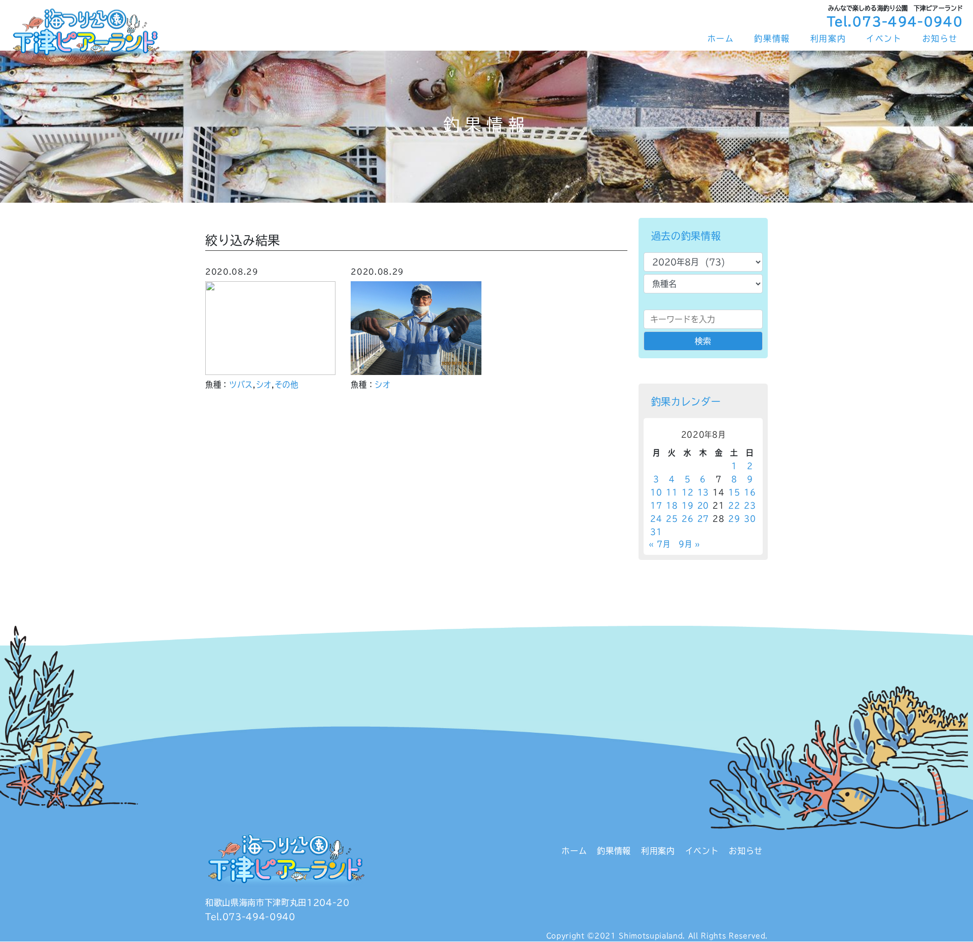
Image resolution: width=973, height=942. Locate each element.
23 (750, 505)
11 (672, 492)
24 (656, 518)
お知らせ (940, 38)
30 (750, 518)
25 (672, 518)
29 (734, 518)
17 (656, 505)
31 (656, 532)
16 (750, 492)
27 (703, 518)
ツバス (241, 385)
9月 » (689, 544)
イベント (884, 38)
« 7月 (659, 544)
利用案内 (828, 38)
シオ (264, 385)
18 (672, 505)
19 (687, 505)
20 (703, 505)
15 (734, 492)
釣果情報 (772, 38)
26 (687, 518)
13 (703, 492)
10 (656, 492)
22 (734, 505)
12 (687, 492)
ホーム (720, 38)
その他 (286, 385)
